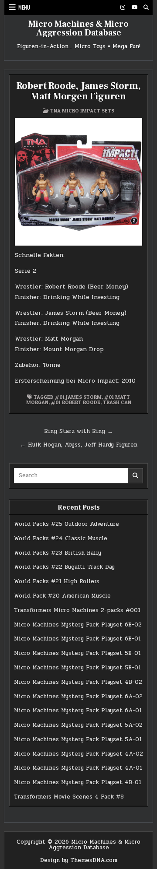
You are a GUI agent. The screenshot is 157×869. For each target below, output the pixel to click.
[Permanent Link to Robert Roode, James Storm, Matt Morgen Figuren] (78, 182)
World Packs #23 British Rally (57, 553)
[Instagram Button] (122, 7)
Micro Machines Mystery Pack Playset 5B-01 (77, 653)
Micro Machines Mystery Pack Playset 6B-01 (77, 638)
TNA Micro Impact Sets (82, 110)
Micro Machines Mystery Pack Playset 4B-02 (78, 682)
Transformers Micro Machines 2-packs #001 (77, 610)
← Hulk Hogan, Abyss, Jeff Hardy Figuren (78, 444)
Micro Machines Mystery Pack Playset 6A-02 (78, 696)
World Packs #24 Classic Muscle (60, 538)
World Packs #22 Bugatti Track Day (64, 567)
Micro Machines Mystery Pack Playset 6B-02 (78, 624)
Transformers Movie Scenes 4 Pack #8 (69, 796)
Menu (24, 7)
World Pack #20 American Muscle (62, 595)
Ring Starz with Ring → (78, 431)
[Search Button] (146, 7)
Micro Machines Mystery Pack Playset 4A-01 (78, 767)
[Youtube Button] (134, 7)
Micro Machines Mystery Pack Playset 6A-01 (78, 710)
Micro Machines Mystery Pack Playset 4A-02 (78, 753)
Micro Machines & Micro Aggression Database (78, 28)
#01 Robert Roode (75, 402)
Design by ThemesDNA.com (78, 860)
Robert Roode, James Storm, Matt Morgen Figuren (79, 91)
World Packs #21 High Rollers (56, 581)
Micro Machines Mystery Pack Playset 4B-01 (77, 782)
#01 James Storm (78, 397)
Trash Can (117, 402)
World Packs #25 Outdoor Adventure (66, 524)
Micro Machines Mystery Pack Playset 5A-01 (78, 739)
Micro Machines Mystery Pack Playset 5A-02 (78, 725)
